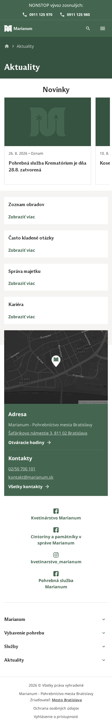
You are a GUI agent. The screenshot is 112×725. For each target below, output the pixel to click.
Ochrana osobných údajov (56, 708)
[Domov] (18, 28)
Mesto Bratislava (67, 699)
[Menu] (102, 28)
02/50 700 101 (21, 469)
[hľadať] (88, 28)
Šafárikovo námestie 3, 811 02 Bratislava (47, 433)
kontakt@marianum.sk (30, 477)
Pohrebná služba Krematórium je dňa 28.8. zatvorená (47, 166)
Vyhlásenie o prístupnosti (56, 716)
